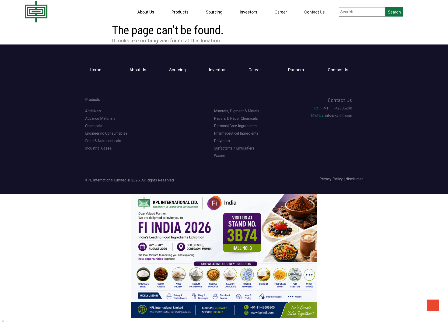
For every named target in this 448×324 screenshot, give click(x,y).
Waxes (219, 156)
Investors (248, 12)
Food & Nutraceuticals (103, 141)
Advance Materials (100, 118)
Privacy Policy (331, 179)
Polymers (222, 141)
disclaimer (354, 179)
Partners (296, 69)
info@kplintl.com (331, 115)
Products (180, 12)
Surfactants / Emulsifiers (234, 148)
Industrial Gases (98, 148)
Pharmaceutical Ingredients (236, 133)
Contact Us (314, 12)
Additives (93, 111)
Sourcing (214, 12)
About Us (145, 12)
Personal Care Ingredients (235, 126)
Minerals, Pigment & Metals (236, 111)
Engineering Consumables (106, 133)
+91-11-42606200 (333, 108)
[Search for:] (362, 12)
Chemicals (93, 126)
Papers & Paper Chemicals (236, 118)
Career (281, 12)
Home (95, 69)
